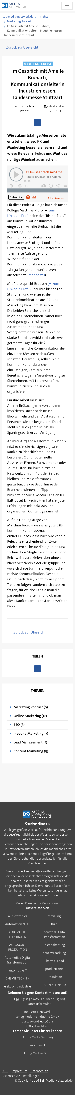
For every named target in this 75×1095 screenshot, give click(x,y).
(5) (30, 742)
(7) (31, 733)
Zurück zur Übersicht (21, 47)
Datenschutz (39, 1071)
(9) (31, 707)
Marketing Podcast (19, 21)
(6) (19, 724)
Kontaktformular (39, 1004)
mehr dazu (36, 275)
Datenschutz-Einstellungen (20, 1076)
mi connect (37, 1045)
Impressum (19, 1071)
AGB (5, 1071)
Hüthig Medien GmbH (38, 1053)
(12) (30, 715)
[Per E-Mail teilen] (37, 122)
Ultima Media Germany (37, 1037)
